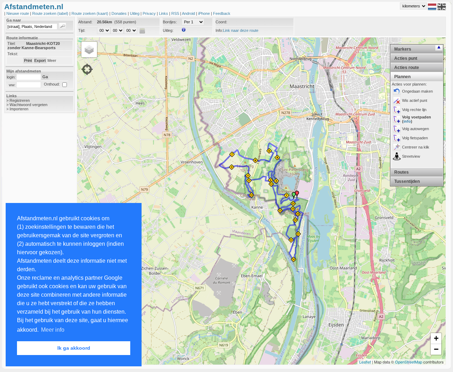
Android (189, 13)
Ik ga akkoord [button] (73, 348)
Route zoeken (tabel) (50, 13)
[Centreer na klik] (397, 147)
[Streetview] (397, 156)
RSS (175, 13)
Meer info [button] (52, 330)
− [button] (436, 349)
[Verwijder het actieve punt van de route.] (397, 100)
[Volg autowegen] (397, 129)
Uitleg (135, 13)
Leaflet (365, 362)
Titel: (11, 43)
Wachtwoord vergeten (28, 105)
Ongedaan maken (417, 91)
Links (164, 13)
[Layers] (89, 49)
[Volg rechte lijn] (397, 110)
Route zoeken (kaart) (90, 13)
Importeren (19, 109)
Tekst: (12, 54)
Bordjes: (170, 22)
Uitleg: (168, 30)
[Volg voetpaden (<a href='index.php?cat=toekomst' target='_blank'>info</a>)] (397, 119)
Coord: (221, 22)
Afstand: (85, 22)
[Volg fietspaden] (397, 138)
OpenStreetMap (408, 362)
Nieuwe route (18, 13)
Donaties (119, 13)
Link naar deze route (240, 30)
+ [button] (436, 338)
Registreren (20, 100)
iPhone (204, 13)
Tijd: (81, 30)
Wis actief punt (414, 100)
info (407, 121)
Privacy (150, 13)
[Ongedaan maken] (397, 91)
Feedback (221, 13)
